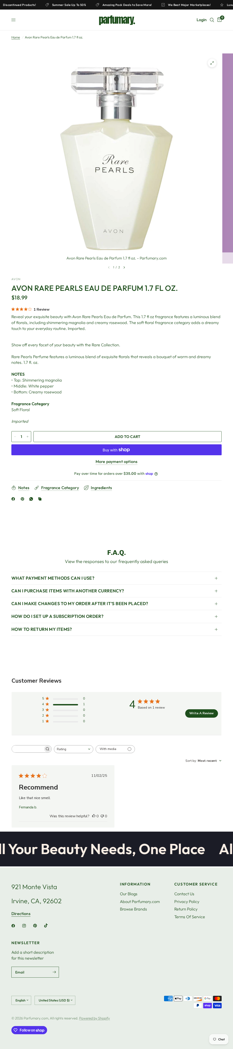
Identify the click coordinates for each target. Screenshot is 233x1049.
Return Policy (186, 909)
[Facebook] (14, 499)
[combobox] (73, 749)
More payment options (117, 461)
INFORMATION (135, 884)
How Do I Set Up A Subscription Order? (57, 616)
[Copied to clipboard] (40, 499)
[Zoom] (212, 63)
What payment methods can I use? (52, 578)
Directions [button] (20, 913)
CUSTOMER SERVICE (196, 884)
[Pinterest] (23, 499)
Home (15, 37)
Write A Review (201, 713)
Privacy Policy (186, 901)
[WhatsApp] (32, 499)
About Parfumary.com (140, 901)
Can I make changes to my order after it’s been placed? (79, 603)
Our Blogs (128, 893)
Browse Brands (133, 909)
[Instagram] (27, 926)
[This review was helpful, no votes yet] (93, 816)
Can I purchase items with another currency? (67, 591)
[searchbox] (27, 748)
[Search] (212, 20)
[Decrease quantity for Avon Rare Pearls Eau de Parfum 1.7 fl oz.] (15, 436)
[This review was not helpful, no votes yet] (102, 816)
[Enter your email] (54, 972)
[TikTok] (49, 926)
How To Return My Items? (41, 629)
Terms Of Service (189, 916)
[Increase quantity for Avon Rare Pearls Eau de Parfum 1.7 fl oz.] (27, 436)
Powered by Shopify (94, 1018)
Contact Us (184, 893)
